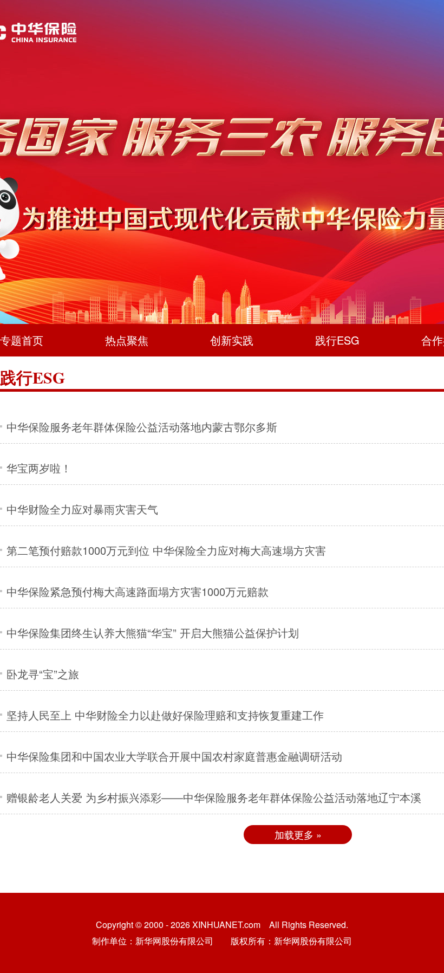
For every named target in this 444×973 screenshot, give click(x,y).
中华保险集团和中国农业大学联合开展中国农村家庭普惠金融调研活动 (174, 756)
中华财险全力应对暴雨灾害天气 (82, 509)
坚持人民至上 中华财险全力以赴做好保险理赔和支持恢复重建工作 (165, 715)
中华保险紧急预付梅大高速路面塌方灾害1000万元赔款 (137, 591)
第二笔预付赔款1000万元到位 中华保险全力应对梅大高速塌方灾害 (166, 550)
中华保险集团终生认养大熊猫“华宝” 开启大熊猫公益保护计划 (152, 632)
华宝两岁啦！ (38, 468)
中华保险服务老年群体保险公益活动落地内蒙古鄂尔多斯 (141, 426)
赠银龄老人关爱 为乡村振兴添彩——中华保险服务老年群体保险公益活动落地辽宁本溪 (213, 797)
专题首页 (21, 340)
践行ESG (337, 340)
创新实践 (231, 340)
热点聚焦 (126, 340)
